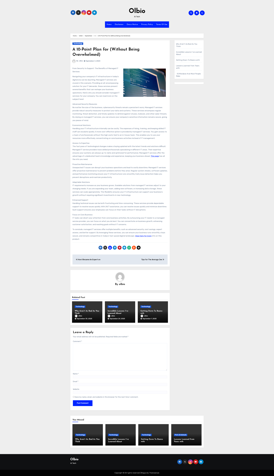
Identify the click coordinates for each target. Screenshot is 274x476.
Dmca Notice (132, 24)
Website (76, 389)
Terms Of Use (161, 24)
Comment (77, 341)
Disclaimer (119, 24)
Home (109, 24)
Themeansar (154, 473)
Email (75, 381)
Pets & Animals (180, 435)
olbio (81, 61)
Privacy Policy (147, 24)
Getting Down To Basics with (188, 60)
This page (155, 156)
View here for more (143, 236)
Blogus (143, 473)
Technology (77, 43)
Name (76, 374)
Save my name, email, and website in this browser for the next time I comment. (106, 397)
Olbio (137, 11)
